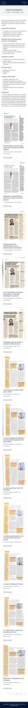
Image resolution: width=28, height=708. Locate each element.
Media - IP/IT (17, 346)
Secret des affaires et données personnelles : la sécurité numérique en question (13, 294)
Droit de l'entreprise (9, 151)
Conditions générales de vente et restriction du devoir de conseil (13, 537)
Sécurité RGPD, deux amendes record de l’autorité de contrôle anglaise (13, 147)
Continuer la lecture (7, 157)
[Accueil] (4, 12)
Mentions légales (6, 704)
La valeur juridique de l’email (13, 584)
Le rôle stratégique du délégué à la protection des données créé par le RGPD (14, 440)
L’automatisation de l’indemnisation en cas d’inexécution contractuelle (12, 246)
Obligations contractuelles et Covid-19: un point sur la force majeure (13, 198)
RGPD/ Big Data (18, 151)
